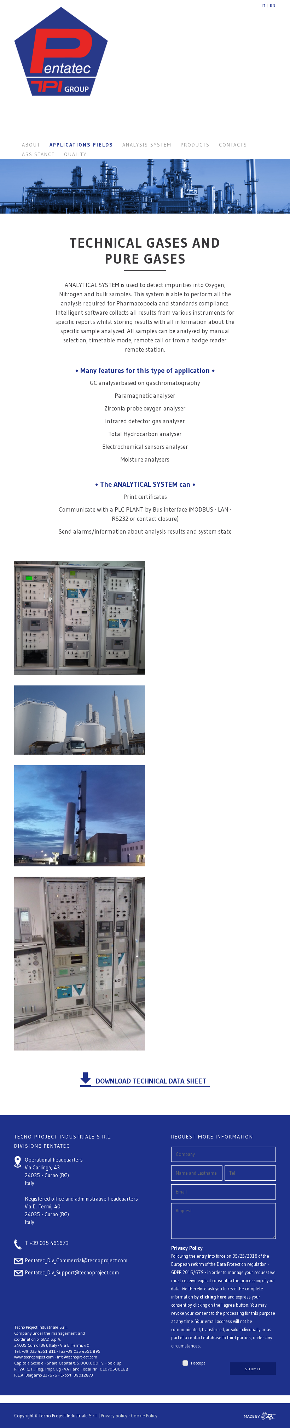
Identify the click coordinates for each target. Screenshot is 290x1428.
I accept (198, 1363)
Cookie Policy (144, 1415)
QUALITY (75, 154)
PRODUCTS (195, 145)
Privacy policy (114, 1415)
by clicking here (210, 1297)
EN (273, 5)
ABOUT (31, 145)
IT (264, 5)
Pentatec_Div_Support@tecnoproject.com (72, 1272)
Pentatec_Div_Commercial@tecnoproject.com (76, 1260)
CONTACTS (233, 145)
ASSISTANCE (38, 154)
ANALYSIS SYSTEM (147, 145)
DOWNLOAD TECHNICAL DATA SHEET (151, 1081)
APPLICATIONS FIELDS (81, 145)
